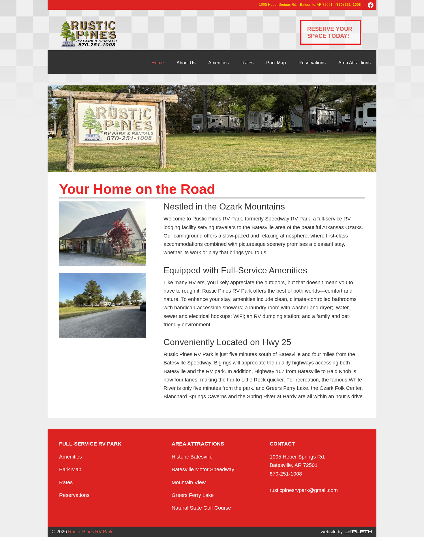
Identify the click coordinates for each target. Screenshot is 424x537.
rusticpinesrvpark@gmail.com (304, 490)
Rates (247, 62)
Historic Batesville (192, 457)
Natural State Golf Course (201, 508)
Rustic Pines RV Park (88, 33)
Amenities (218, 62)
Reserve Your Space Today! (329, 32)
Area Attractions (354, 62)
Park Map (276, 62)
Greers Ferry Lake (193, 495)
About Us (186, 62)
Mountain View (189, 482)
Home (157, 62)
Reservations (312, 62)
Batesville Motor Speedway (203, 469)
